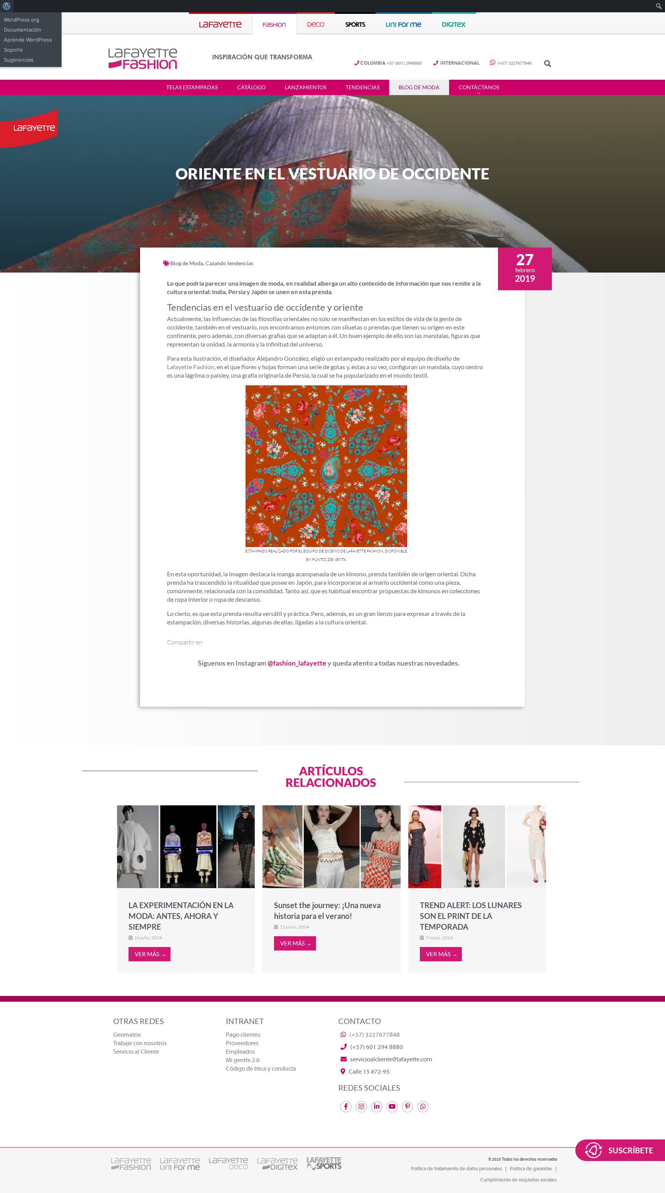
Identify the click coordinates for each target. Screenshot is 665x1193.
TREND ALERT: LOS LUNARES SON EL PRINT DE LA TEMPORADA (471, 915)
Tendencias (362, 87)
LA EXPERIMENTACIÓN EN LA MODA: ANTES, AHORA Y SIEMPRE (181, 915)
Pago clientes (243, 1034)
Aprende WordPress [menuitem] (28, 40)
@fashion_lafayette (296, 663)
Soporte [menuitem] (13, 50)
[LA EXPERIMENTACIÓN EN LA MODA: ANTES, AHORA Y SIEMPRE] (186, 846)
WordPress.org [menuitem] (21, 20)
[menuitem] (6, 6)
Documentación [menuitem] (22, 30)
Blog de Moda (419, 87)
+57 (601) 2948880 (391, 63)
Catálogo (251, 87)
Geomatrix (127, 1034)
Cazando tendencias (229, 263)
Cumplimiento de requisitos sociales (518, 1180)
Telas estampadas (192, 87)
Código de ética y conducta (261, 1068)
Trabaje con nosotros (140, 1043)
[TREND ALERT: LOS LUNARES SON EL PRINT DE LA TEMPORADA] (477, 846)
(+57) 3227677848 (513, 63)
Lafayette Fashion (190, 366)
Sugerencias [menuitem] (18, 60)
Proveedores (242, 1043)
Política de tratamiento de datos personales (456, 1168)
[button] (547, 63)
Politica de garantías (531, 1168)
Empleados (240, 1051)
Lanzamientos (305, 87)
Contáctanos (479, 87)
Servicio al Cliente (136, 1051)
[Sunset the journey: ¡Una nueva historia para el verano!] (331, 846)
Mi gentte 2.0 (243, 1060)
